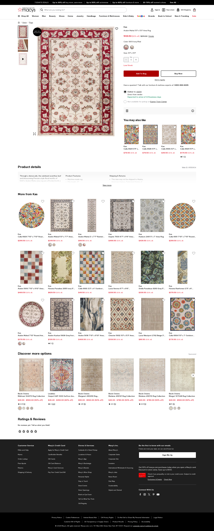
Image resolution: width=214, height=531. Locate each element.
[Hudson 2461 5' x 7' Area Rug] (152, 215)
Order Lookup (22, 459)
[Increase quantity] (136, 59)
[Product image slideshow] (76, 81)
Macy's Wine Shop (85, 472)
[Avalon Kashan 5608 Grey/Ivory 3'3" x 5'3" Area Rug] (61, 314)
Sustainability (113, 486)
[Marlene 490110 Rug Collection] (152, 374)
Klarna (20, 454)
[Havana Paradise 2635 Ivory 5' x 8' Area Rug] (61, 267)
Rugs (31, 22)
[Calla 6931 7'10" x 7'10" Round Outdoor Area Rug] (182, 215)
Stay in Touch (83, 481)
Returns (20, 468)
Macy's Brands (83, 468)
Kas (125, 27)
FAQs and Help (23, 450)
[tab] (23, 32)
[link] (132, 149)
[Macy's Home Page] (26, 9)
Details (151, 36)
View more (107, 185)
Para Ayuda (22, 463)
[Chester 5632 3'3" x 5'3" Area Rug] (122, 314)
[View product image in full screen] (34, 133)
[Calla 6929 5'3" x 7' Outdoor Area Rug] (188, 134)
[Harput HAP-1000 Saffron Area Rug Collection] (61, 374)
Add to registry (160, 80)
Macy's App (82, 459)
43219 (139, 92)
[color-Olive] (170, 408)
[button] (69, 81)
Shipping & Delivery (25, 472)
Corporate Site (113, 459)
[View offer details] (160, 110)
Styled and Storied (115, 490)
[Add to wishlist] (117, 29)
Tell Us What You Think (86, 499)
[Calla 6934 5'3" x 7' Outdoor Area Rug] (182, 314)
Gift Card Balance (54, 463)
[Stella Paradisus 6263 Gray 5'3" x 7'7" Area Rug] (152, 267)
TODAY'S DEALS (42, 2)
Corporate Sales (114, 454)
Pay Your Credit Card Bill (57, 472)
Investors (111, 463)
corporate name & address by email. (145, 526)
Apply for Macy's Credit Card (58, 450)
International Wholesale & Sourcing (120, 468)
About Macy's (113, 450)
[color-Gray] (23, 408)
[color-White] (178, 408)
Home (24, 22)
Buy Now (178, 74)
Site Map (111, 481)
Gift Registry (82, 503)
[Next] (193, 135)
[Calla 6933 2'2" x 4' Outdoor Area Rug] (169, 134)
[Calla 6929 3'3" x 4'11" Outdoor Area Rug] (132, 134)
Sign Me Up (167, 455)
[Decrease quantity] (126, 59)
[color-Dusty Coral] (174, 408)
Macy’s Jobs (112, 472)
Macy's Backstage (84, 463)
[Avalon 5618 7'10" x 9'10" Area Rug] (92, 314)
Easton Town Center (158, 102)
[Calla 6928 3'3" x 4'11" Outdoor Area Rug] (150, 134)
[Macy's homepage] (19, 22)
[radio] (50, 245)
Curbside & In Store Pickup (87, 450)
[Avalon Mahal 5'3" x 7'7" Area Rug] (61, 215)
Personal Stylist (83, 477)
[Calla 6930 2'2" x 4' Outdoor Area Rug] (92, 267)
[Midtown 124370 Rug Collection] (31, 374)
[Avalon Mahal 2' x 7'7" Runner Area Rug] (92, 215)
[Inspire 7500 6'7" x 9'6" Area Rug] (122, 215)
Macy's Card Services (56, 468)
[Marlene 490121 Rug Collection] (122, 374)
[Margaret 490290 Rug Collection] (92, 374)
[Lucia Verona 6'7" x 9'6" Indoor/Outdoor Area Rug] (122, 267)
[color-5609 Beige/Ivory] (54, 244)
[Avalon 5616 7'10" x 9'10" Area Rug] (31, 267)
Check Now (168, 479)
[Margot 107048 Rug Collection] (182, 374)
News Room (112, 477)
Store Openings (83, 490)
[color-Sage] (31, 408)
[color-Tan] (19, 408)
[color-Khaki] (27, 408)
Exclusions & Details (155, 479)
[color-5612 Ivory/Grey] (50, 244)
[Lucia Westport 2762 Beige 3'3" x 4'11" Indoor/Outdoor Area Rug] (152, 314)
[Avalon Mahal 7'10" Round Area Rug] (31, 314)
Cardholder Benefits (55, 454)
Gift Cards (51, 459)
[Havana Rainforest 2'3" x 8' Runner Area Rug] (182, 267)
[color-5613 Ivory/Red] (84, 244)
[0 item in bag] (194, 9)
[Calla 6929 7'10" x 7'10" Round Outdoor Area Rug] (31, 215)
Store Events (82, 486)
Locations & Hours (84, 454)
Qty (131, 57)
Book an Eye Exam (85, 494)
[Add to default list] (136, 127)
